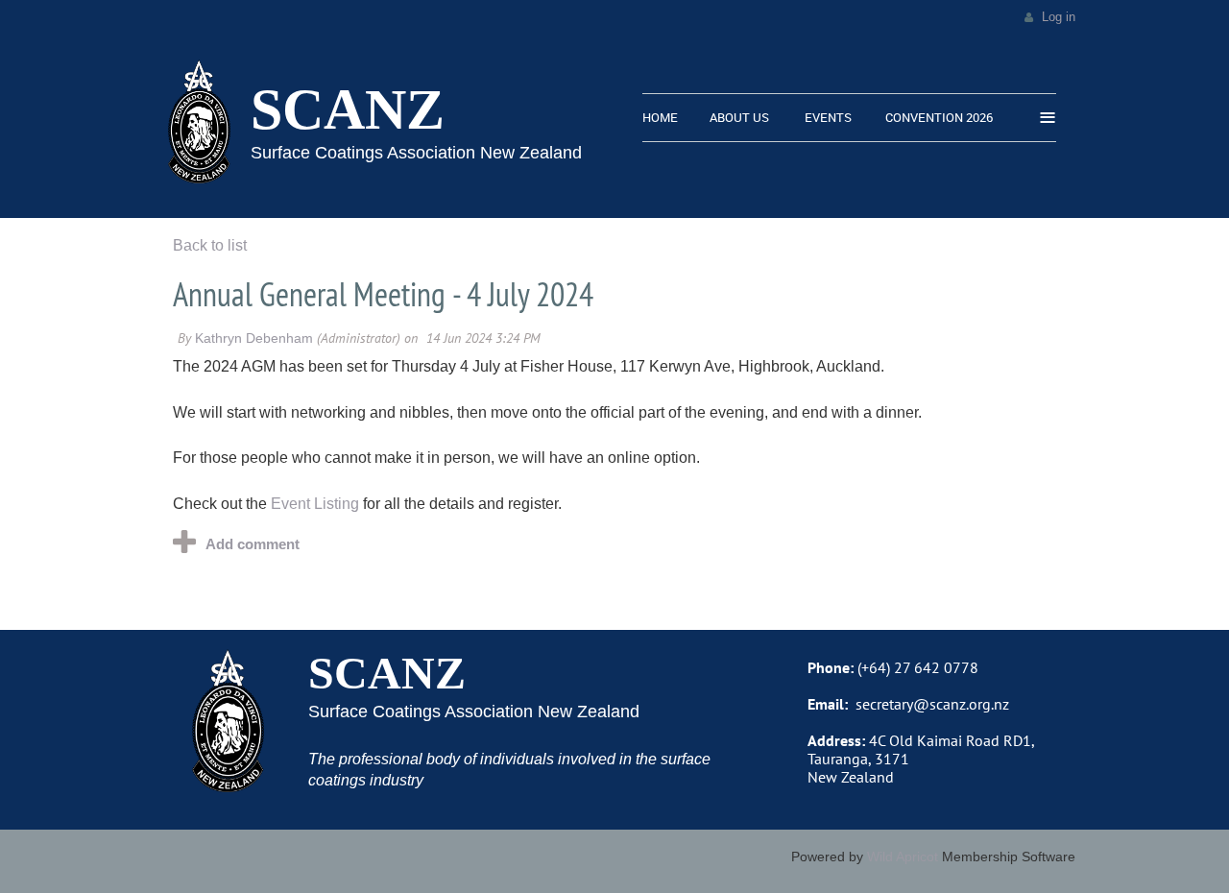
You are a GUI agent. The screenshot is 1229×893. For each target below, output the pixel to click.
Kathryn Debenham (254, 338)
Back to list (210, 245)
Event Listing (315, 503)
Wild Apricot (902, 856)
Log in (1058, 17)
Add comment (252, 544)
